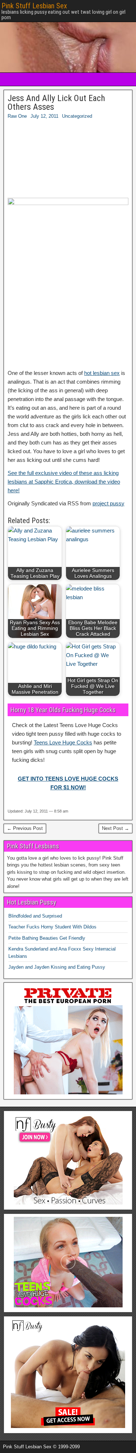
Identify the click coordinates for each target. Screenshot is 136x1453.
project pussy (108, 503)
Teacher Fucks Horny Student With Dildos (52, 927)
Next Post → (115, 828)
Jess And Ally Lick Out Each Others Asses (56, 102)
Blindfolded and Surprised (35, 916)
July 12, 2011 (44, 116)
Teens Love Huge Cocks (63, 742)
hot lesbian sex (102, 373)
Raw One (17, 116)
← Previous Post (25, 828)
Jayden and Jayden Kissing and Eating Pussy (56, 967)
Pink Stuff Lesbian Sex (34, 5)
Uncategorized (77, 116)
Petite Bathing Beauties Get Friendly (46, 938)
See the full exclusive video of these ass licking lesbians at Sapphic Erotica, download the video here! (64, 481)
